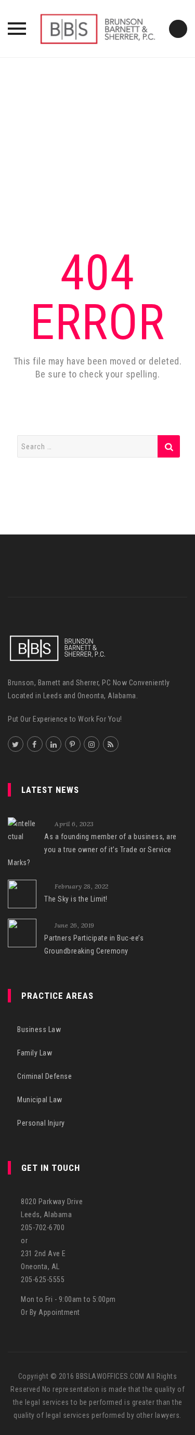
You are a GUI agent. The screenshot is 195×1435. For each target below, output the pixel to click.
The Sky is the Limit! (76, 899)
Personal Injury (41, 1123)
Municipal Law (39, 1099)
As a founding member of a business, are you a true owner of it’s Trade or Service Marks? (92, 849)
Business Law (39, 1029)
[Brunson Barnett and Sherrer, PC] (98, 28)
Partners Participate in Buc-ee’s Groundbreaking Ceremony (94, 944)
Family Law (34, 1053)
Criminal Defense (44, 1076)
